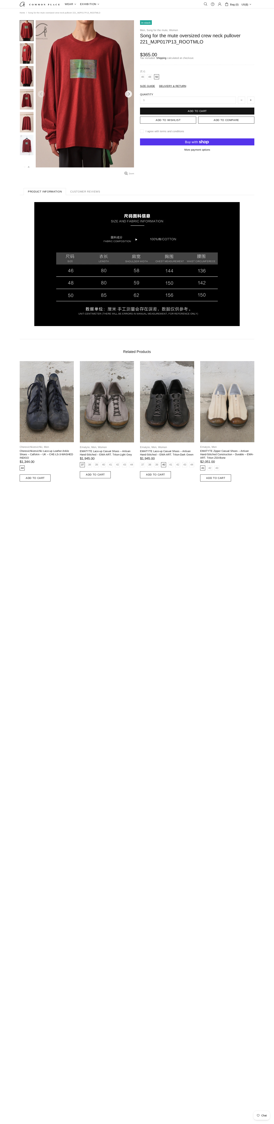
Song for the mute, (157, 30)
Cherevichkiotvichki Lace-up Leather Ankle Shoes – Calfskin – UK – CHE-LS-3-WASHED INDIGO (46, 454)
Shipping (161, 57)
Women (173, 30)
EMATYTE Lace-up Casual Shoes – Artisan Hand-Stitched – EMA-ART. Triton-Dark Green (166, 453)
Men (46, 446)
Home (22, 13)
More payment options (197, 149)
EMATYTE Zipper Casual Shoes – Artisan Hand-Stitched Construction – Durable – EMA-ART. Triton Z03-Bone (227, 454)
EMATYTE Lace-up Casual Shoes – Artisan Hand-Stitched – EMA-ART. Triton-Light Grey (106, 453)
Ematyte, (85, 447)
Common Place (40, 4)
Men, (143, 30)
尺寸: (143, 71)
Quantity (146, 94)
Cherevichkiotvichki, (31, 446)
